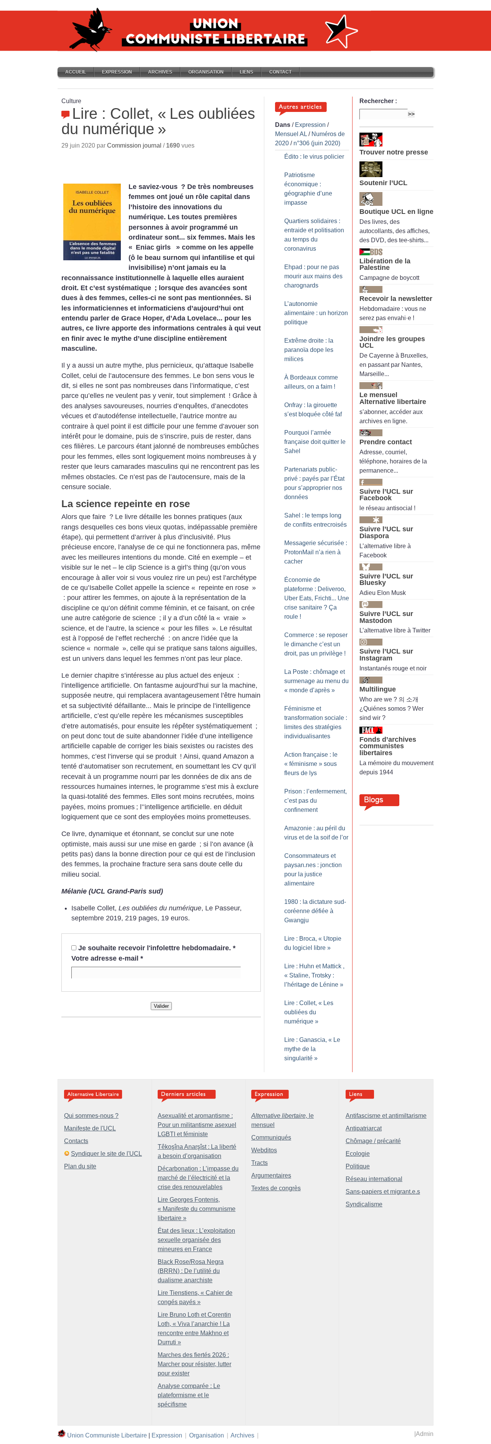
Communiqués (271, 1137)
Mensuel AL (291, 134)
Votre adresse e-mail (107, 958)
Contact (280, 72)
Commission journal (134, 145)
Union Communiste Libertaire (107, 1435)
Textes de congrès (276, 1188)
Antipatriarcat (364, 1128)
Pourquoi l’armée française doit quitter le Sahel (315, 441)
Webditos (264, 1150)
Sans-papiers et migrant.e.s (383, 1191)
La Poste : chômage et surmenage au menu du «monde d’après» (316, 681)
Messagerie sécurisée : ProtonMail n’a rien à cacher (315, 552)
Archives (160, 72)
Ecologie (358, 1153)
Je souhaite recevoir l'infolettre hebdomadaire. (157, 948)
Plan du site (80, 1166)
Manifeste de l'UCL (90, 1128)
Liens (246, 72)
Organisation (206, 72)
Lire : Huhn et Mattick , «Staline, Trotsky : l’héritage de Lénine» (314, 975)
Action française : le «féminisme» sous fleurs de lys (311, 763)
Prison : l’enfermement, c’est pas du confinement (315, 800)
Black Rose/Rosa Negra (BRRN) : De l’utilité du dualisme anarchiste (191, 1270)
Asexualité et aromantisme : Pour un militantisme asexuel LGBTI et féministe (197, 1124)
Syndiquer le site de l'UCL (106, 1153)
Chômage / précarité (373, 1141)
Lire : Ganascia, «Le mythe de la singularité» (312, 1049)
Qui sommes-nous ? (91, 1115)
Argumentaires (271, 1175)
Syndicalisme (364, 1204)
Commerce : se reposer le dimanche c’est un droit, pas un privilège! (316, 644)
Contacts (76, 1141)
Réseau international (374, 1179)
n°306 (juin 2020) (316, 143)
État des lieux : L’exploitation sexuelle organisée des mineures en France (196, 1239)
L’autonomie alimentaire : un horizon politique (316, 313)
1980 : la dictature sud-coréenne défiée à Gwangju (315, 911)
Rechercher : (378, 101)
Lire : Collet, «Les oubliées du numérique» (308, 1012)
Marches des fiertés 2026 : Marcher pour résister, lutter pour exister (194, 1364)
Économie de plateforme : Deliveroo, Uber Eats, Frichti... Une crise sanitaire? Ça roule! (316, 598)
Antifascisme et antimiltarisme (386, 1115)
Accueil (75, 72)
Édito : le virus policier (314, 156)
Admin (424, 1434)
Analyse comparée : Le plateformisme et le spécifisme (189, 1395)
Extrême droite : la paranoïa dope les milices (308, 349)
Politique (358, 1166)
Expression (117, 72)
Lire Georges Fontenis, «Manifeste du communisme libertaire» (197, 1208)
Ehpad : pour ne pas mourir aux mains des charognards (313, 276)
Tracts (259, 1163)
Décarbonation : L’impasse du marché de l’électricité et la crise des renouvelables (198, 1177)
